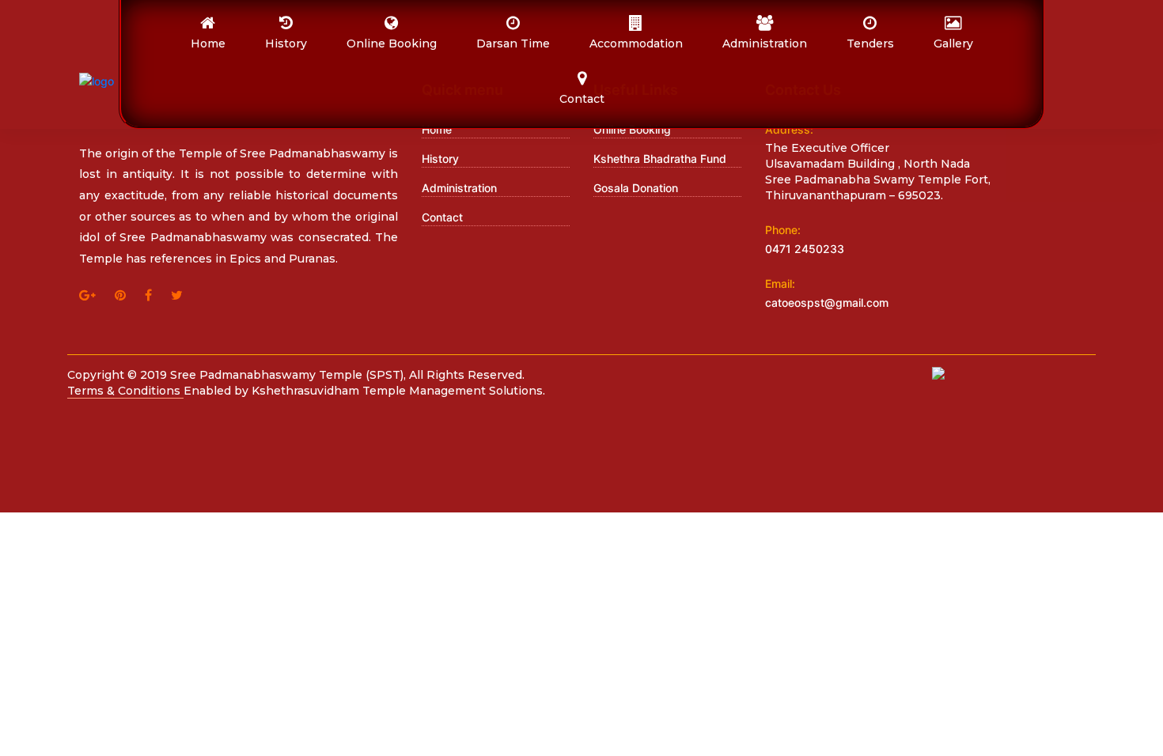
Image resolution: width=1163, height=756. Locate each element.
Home (437, 129)
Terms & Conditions (125, 391)
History (440, 158)
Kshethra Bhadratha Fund (659, 158)
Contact (442, 217)
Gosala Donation (635, 188)
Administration (459, 188)
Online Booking (632, 129)
